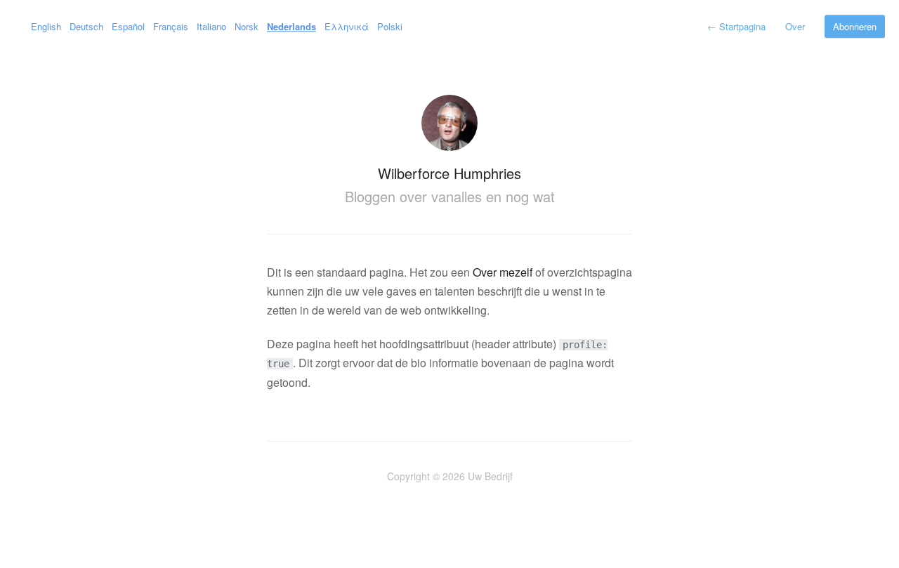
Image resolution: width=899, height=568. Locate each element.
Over (795, 26)
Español (128, 26)
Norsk (246, 26)
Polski (389, 26)
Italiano (211, 26)
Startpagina (736, 26)
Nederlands (291, 26)
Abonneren (855, 26)
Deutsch (86, 26)
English (46, 26)
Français (170, 26)
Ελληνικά (346, 26)
